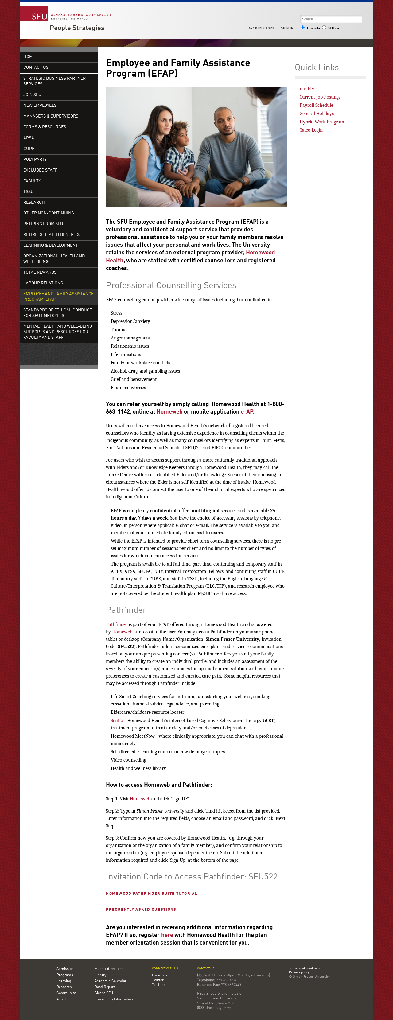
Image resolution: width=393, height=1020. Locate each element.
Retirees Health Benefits (51, 235)
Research (34, 203)
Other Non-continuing (48, 213)
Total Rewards (39, 273)
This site (313, 28)
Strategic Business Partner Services (54, 81)
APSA (28, 138)
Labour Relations (43, 283)
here (167, 935)
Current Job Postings (320, 97)
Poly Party (35, 160)
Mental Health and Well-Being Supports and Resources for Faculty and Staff (57, 332)
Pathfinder (116, 624)
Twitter (158, 980)
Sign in (287, 28)
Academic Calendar (110, 981)
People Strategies (77, 28)
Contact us (205, 968)
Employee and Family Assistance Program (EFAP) (58, 297)
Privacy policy (299, 972)
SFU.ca (333, 28)
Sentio (117, 720)
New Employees (39, 106)
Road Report (105, 987)
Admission (65, 969)
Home (29, 57)
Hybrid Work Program (322, 122)
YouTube (158, 985)
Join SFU (32, 95)
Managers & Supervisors (50, 116)
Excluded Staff (40, 170)
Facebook (159, 975)
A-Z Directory (261, 28)
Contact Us (36, 68)
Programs (64, 975)
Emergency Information (114, 999)
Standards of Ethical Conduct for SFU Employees (57, 313)
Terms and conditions (305, 968)
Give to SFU (104, 993)
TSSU (28, 192)
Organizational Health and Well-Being (54, 259)
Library (100, 975)
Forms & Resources (44, 127)
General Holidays (317, 113)
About (61, 999)
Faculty (32, 181)
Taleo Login (311, 130)
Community (66, 993)
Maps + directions (109, 969)
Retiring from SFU (43, 224)
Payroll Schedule (316, 105)
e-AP (247, 412)
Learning (63, 981)
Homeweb (170, 412)
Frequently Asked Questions (141, 910)
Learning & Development (50, 246)
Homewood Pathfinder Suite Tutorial (151, 894)
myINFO (308, 88)
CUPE (28, 149)
